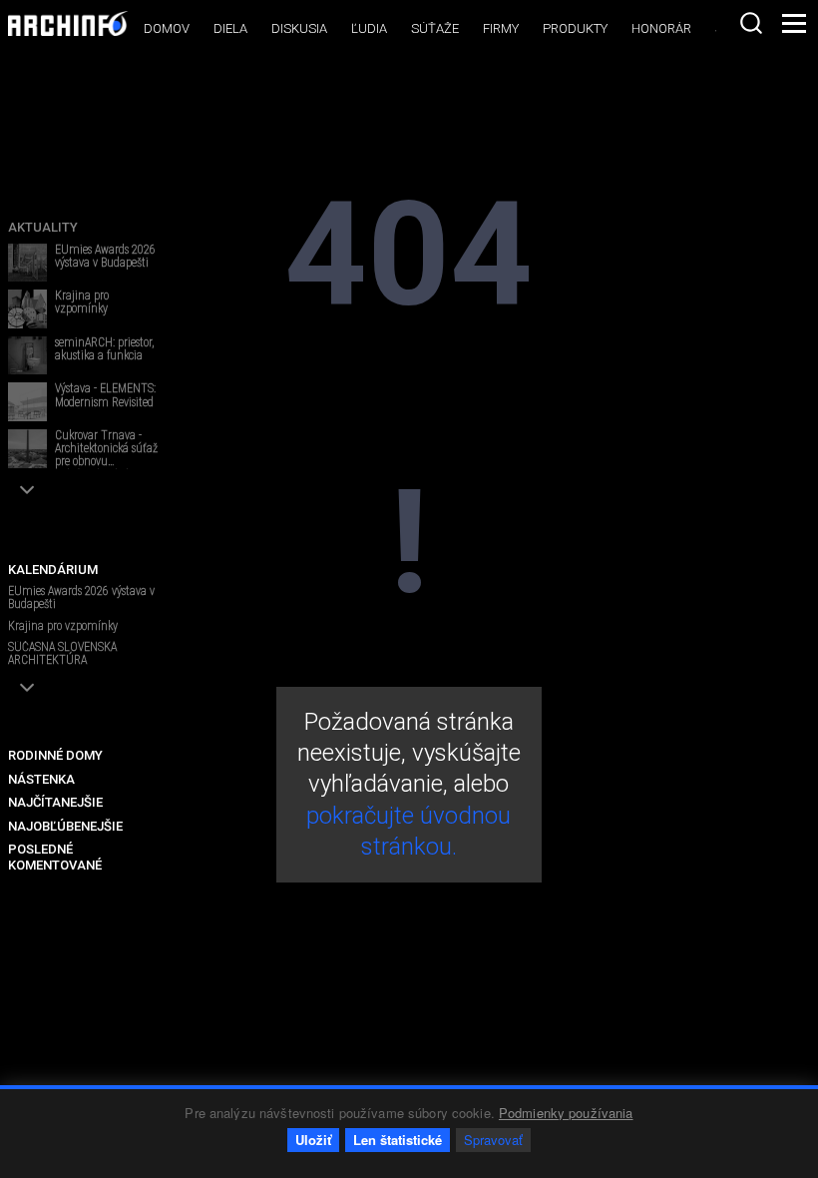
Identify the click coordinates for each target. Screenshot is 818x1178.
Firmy (501, 28)
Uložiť (313, 1139)
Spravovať (493, 1139)
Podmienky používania (566, 1112)
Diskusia (299, 28)
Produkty (575, 28)
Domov (167, 28)
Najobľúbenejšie (65, 826)
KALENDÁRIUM (53, 569)
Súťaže (435, 28)
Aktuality (43, 227)
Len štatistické (397, 1139)
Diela (230, 28)
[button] (27, 489)
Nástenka (41, 779)
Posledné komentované (55, 857)
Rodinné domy (55, 755)
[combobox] (751, 23)
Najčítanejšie (55, 802)
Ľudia (369, 28)
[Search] (751, 23)
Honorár (661, 28)
